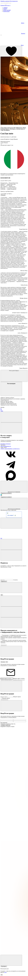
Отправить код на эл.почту (18, 679)
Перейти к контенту (5, 1)
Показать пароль (6, 698)
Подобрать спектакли (6, 443)
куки (5, 972)
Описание (3, 195)
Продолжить (3, 645)
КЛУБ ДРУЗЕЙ (7, 10)
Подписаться (3, 581)
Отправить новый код (5, 725)
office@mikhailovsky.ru (6, 446)
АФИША (5, 7)
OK (1, 594)
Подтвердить (3, 966)
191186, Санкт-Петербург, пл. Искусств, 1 (10, 448)
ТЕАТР (5, 9)
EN (1, 538)
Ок (1, 974)
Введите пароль (17, 696)
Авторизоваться (4, 699)
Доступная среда (14, 1)
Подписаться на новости (6, 493)
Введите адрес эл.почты (19, 678)
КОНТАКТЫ (6, 11)
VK (6, 661)
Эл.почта (15, 579)
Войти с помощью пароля (6, 679)
